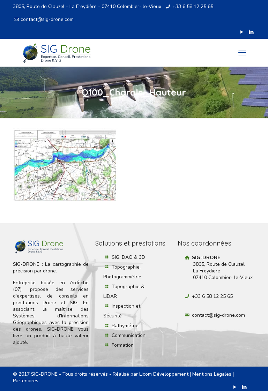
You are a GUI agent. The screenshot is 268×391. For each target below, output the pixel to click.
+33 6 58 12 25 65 (192, 6)
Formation (123, 345)
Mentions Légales (211, 374)
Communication (129, 335)
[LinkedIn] (251, 32)
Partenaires (25, 380)
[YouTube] (242, 32)
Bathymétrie (125, 325)
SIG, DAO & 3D (128, 257)
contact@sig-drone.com (47, 19)
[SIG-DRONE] (57, 53)
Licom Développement (163, 374)
